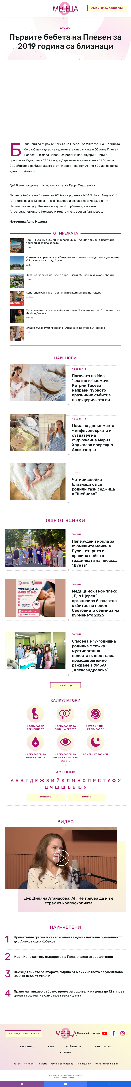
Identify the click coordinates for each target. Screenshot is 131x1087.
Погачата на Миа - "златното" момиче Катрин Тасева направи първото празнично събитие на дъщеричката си (91, 387)
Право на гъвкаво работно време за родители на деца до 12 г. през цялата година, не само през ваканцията (69, 993)
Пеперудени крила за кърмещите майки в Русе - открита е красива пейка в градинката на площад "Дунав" (94, 553)
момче (86, 796)
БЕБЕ (51, 1046)
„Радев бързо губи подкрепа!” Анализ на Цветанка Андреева (65, 327)
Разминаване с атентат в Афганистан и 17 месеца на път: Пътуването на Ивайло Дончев (73, 312)
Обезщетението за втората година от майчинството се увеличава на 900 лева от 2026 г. (68, 974)
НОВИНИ (65, 1052)
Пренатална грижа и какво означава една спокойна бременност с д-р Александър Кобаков (68, 939)
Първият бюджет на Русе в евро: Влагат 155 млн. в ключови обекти (70, 275)
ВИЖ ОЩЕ (66, 685)
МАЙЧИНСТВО (75, 1046)
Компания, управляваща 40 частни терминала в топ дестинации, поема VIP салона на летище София (72, 259)
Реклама (42, 1063)
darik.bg (29, 297)
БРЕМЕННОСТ (28, 1046)
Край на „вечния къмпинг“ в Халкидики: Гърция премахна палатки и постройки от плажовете (70, 241)
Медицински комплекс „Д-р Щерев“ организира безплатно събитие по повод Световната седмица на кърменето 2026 (95, 603)
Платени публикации (106, 1063)
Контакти (29, 1063)
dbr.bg (28, 247)
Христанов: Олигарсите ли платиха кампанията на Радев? (63, 292)
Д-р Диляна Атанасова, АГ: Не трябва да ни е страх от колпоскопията (68, 900)
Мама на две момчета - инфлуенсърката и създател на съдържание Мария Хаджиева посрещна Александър (93, 437)
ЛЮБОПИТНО (103, 1046)
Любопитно (79, 369)
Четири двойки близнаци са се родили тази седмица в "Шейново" (93, 486)
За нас (17, 1063)
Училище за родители (107, 8)
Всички (76, 534)
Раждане (77, 473)
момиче (45, 796)
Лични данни (84, 1063)
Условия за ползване (61, 1063)
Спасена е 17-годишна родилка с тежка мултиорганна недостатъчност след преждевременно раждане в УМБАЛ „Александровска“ (94, 655)
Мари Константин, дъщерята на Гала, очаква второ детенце (63, 957)
